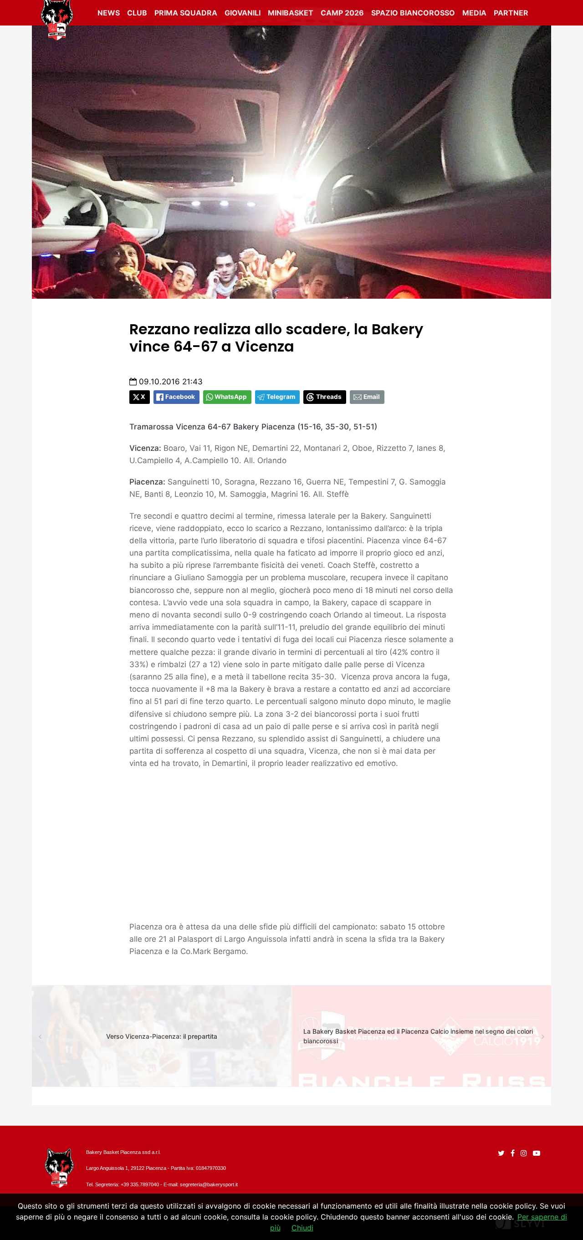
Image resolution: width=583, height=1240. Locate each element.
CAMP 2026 (342, 12)
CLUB (137, 12)
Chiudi (302, 1227)
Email (371, 396)
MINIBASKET (290, 12)
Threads (329, 396)
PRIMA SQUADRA (185, 12)
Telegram (280, 396)
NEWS (108, 12)
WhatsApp (231, 396)
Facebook (180, 396)
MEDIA (474, 12)
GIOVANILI (243, 12)
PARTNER (511, 12)
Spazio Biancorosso (413, 12)
